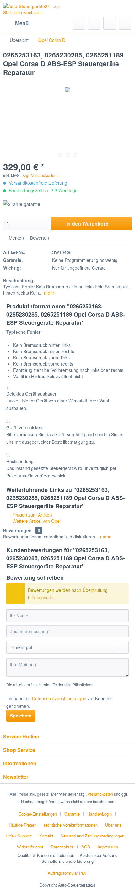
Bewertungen (17, 530)
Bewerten (39, 238)
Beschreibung (18, 280)
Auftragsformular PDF (67, 873)
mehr (48, 293)
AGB (85, 847)
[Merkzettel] (94, 23)
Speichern (21, 715)
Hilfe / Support (19, 836)
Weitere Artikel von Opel (36, 521)
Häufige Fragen (22, 825)
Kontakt (46, 836)
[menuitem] (16, 23)
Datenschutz (62, 847)
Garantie (72, 814)
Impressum (108, 847)
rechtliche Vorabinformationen (71, 825)
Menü (22, 23)
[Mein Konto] (109, 23)
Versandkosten (100, 794)
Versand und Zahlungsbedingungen (92, 836)
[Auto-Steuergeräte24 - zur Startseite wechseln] (35, 8)
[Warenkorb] (125, 23)
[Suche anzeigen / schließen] (79, 23)
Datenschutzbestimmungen (59, 698)
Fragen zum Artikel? (32, 515)
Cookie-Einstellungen (38, 814)
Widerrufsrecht (30, 847)
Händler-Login (99, 814)
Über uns (113, 825)
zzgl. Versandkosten (39, 175)
